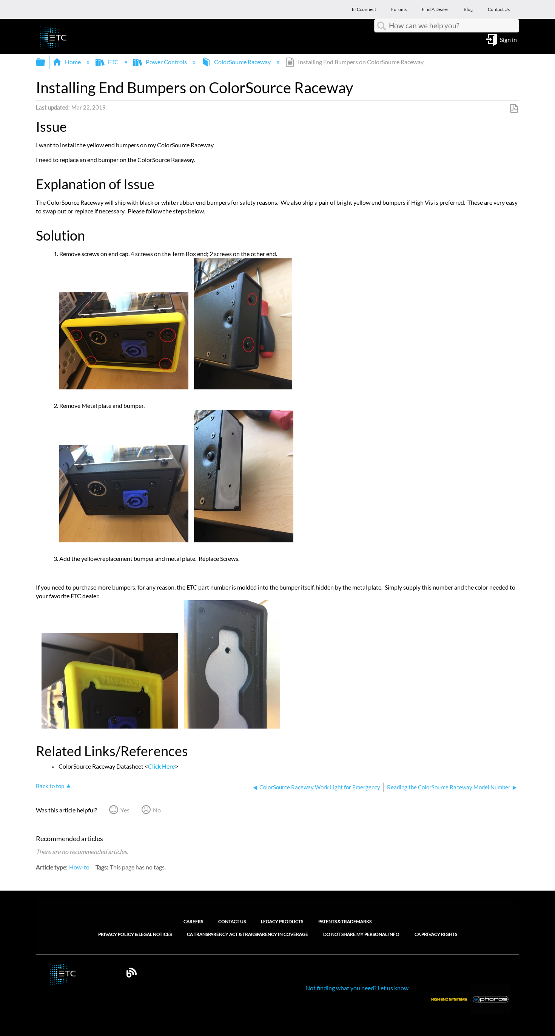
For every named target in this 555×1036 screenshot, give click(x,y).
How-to (79, 867)
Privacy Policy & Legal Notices (135, 934)
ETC (113, 61)
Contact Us (232, 921)
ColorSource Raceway (242, 61)
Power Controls (166, 61)
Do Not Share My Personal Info (361, 934)
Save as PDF (514, 108)
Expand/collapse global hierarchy (45, 62)
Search (381, 26)
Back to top (50, 786)
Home (73, 61)
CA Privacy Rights (436, 934)
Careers (193, 921)
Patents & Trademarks (345, 921)
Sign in (508, 39)
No (157, 810)
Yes (125, 810)
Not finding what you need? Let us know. (357, 987)
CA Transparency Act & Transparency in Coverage (247, 934)
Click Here (161, 766)
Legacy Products (282, 921)
